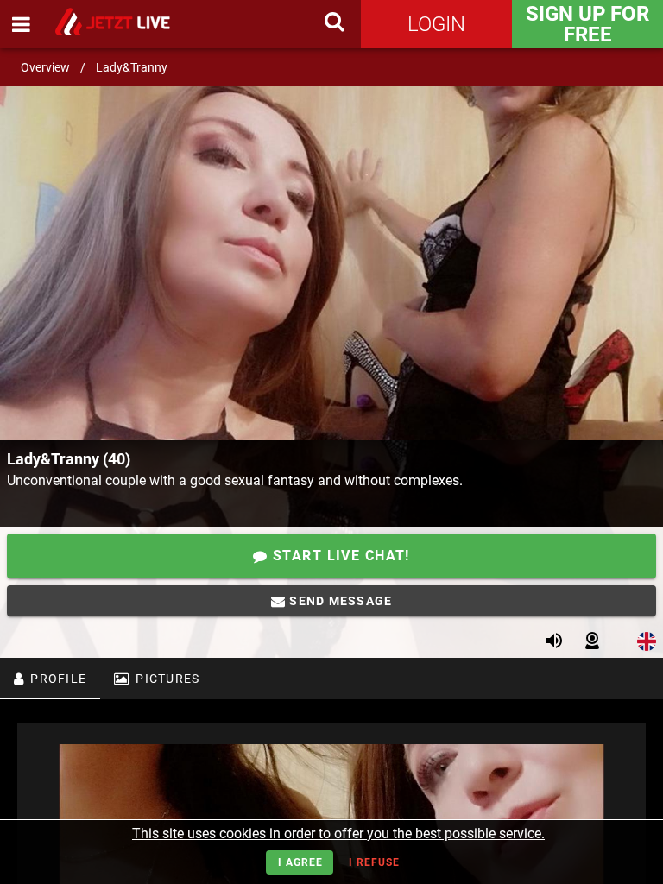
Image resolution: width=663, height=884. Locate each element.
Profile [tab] (56, 678)
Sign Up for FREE (587, 24)
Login (436, 24)
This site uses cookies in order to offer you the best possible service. (338, 833)
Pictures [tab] (165, 678)
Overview (45, 67)
